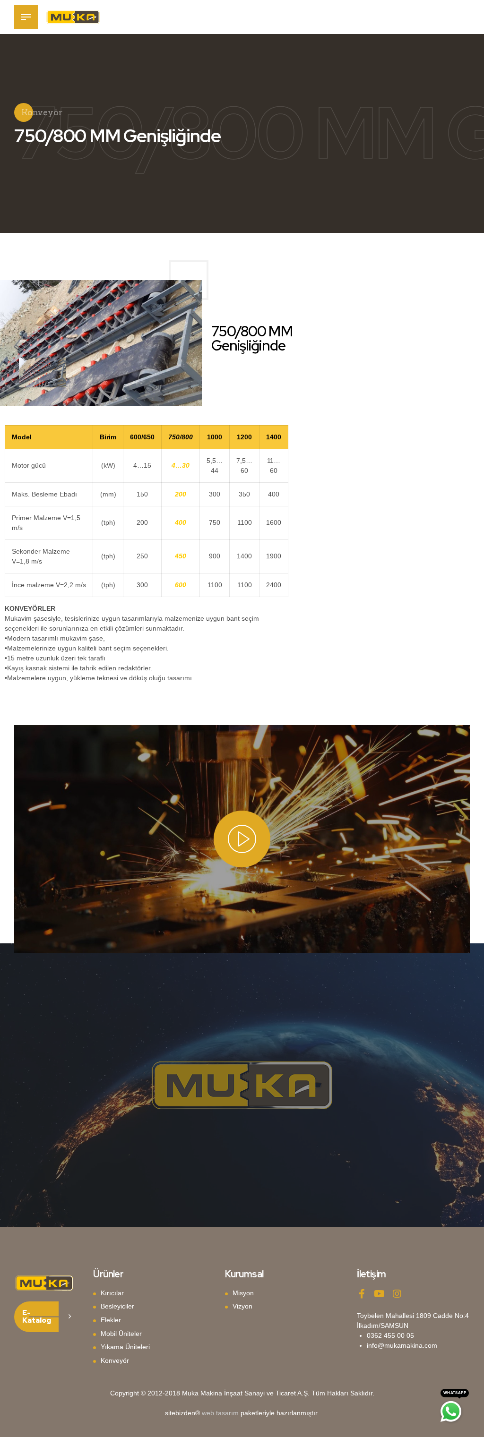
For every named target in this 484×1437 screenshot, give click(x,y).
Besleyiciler (117, 1306)
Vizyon (242, 1306)
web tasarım (220, 1413)
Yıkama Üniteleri (125, 1347)
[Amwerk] (44, 1283)
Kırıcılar (112, 1293)
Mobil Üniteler (121, 1333)
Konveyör (115, 1360)
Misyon (243, 1293)
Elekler (111, 1320)
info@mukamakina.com (402, 1345)
